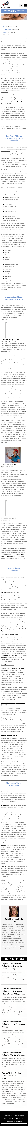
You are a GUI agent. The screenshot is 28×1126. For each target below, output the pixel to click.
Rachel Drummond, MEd (11, 27)
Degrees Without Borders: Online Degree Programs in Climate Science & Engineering (13, 991)
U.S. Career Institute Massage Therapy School (13, 703)
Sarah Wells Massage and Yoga (10, 340)
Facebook (10, 1121)
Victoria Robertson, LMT (8, 518)
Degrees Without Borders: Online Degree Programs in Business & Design (12, 966)
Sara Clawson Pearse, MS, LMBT (10, 465)
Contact (11, 1118)
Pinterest (19, 1121)
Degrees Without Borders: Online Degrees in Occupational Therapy (14, 1024)
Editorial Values (7, 35)
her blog (22, 946)
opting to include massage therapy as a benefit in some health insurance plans (13, 171)
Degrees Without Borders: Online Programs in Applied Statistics (12, 1075)
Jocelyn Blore (15, 29)
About (6, 1118)
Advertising (19, 1118)
